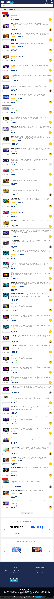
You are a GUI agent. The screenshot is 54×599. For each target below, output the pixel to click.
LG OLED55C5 (14, 324)
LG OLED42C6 (14, 272)
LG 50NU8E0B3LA (15, 178)
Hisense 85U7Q (14, 136)
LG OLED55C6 (14, 335)
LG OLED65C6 (14, 355)
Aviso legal (14, 573)
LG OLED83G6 (14, 386)
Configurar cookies (14, 572)
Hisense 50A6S (14, 85)
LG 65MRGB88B (14, 230)
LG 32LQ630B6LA (15, 437)
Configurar (28, 596)
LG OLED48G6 (14, 314)
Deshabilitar (17, 596)
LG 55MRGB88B (14, 406)
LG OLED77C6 (14, 427)
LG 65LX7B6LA (14, 220)
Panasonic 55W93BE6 (16, 447)
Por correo (14, 580)
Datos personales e (9, 570)
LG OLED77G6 (14, 376)
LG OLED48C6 (14, 303)
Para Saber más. (31, 593)
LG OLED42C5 (14, 250)
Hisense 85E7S (14, 126)
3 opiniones (20, 36)
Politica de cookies (18, 570)
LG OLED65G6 (14, 366)
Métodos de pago (40, 572)
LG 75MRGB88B (14, 416)
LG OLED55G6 (14, 345)
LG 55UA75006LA (15, 209)
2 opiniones (20, 15)
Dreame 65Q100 (14, 43)
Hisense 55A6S (14, 148)
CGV (8, 569)
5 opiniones (20, 140)
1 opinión (19, 98)
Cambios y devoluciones (40, 569)
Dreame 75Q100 (14, 64)
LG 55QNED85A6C (15, 198)
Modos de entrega (40, 570)
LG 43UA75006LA (15, 168)
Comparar (6, 19)
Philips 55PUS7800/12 (16, 490)
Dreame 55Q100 (14, 23)
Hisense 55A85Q (14, 157)
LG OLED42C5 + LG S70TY (17, 262)
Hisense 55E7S (14, 105)
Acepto (38, 596)
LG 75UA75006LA (15, 240)
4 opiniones (20, 471)
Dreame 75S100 (14, 74)
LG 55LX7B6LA (14, 189)
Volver (5, 9)
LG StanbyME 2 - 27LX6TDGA (17, 397)
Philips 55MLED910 (15, 467)
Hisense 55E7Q (14, 94)
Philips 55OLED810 (15, 478)
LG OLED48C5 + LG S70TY (17, 293)
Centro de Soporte (40, 567)
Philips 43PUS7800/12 (16, 457)
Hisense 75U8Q (14, 116)
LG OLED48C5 (14, 282)
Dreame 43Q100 (14, 12)
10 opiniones (20, 254)
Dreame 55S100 (14, 33)
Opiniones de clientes (15, 569)
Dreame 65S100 (14, 53)
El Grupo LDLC (14, 567)
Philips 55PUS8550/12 (16, 500)
